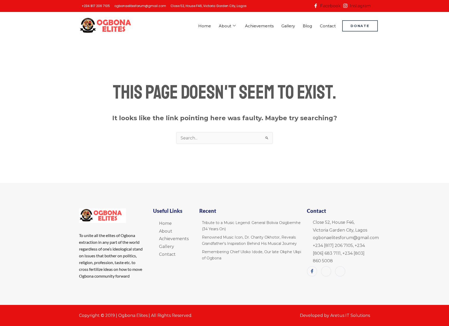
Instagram (360, 5)
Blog (307, 25)
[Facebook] (312, 271)
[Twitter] (340, 271)
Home (204, 25)
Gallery (288, 25)
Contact (328, 25)
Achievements (259, 25)
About (225, 25)
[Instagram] (326, 271)
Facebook (330, 5)
